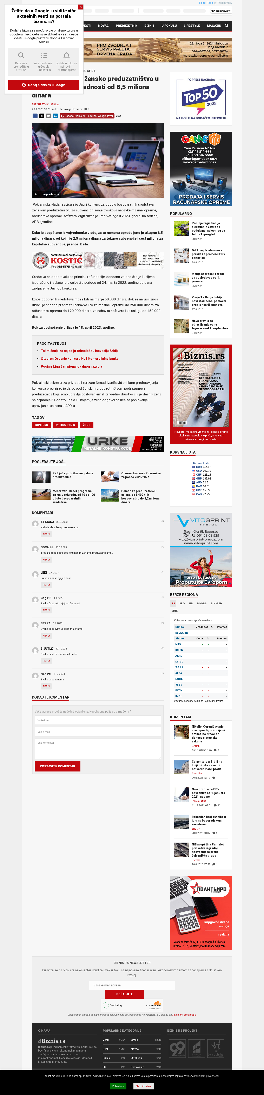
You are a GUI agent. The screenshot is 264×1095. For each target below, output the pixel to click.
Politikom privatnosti (184, 1014)
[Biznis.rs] (51, 1040)
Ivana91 (46, 674)
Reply (46, 534)
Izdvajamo (199, 801)
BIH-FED (216, 603)
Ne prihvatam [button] (144, 1086)
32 (218, 805)
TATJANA (47, 522)
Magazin (214, 26)
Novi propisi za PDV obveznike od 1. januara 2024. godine (208, 793)
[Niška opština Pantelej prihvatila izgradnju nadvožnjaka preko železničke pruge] (181, 849)
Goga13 (46, 598)
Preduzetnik (126, 26)
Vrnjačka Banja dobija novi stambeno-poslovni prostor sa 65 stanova (209, 301)
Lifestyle (192, 26)
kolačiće (60, 1076)
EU (104, 1067)
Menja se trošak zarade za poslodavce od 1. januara (208, 277)
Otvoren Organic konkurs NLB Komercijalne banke (80, 359)
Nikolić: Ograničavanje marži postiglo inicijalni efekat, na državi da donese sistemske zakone (208, 734)
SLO (182, 603)
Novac (103, 26)
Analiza (197, 773)
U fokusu (169, 26)
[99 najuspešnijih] (177, 1048)
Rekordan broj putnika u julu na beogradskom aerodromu (209, 820)
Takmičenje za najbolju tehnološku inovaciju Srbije (80, 351)
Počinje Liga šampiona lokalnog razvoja (71, 366)
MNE (174, 610)
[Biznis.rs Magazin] (201, 386)
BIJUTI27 (47, 648)
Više (118, 115)
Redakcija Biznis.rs (71, 109)
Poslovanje (137, 1067)
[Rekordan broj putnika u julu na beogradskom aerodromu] (181, 821)
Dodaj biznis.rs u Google (46, 85)
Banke (196, 745)
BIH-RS (202, 603)
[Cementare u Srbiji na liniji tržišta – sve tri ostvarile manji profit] (181, 766)
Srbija (54, 104)
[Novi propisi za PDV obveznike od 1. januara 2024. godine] (181, 794)
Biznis (149, 26)
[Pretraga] (226, 26)
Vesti (86, 26)
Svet (105, 1049)
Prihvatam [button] (118, 1086)
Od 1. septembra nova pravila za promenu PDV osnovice (208, 254)
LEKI (44, 572)
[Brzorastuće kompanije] (196, 1048)
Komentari (42, 513)
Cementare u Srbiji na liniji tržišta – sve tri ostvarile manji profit (207, 765)
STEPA (46, 623)
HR (191, 603)
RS (173, 603)
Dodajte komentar (50, 697)
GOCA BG (47, 547)
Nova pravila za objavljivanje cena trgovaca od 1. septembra (210, 324)
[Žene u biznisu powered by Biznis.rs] (215, 1048)
